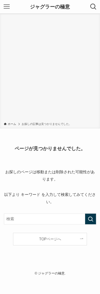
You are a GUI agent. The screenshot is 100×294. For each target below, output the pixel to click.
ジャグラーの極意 (50, 6)
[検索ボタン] (93, 6)
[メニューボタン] (6, 6)
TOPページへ (50, 239)
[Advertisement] (50, 68)
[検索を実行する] (90, 219)
